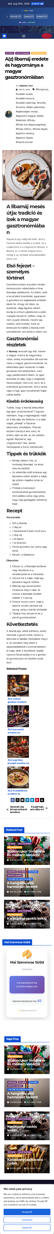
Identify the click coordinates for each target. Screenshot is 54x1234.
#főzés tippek (40, 129)
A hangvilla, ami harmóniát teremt (22, 885)
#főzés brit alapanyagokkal (31, 124)
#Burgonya (42, 89)
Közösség (33, 872)
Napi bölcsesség (15, 875)
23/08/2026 (16, 1135)
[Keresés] (47, 35)
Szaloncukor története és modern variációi (26, 853)
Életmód (9, 53)
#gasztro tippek (24, 137)
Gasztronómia (22, 53)
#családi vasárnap (26, 102)
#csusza (20, 107)
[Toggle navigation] (24, 36)
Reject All (27, 1227)
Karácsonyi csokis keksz (27, 918)
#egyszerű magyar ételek (29, 115)
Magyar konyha (39, 53)
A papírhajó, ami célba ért (37, 808)
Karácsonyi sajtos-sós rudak (25, 1161)
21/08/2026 (16, 1168)
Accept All (27, 1212)
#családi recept (24, 94)
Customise (27, 1220)
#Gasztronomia (24, 142)
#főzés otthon (23, 129)
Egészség (12, 872)
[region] (27, 1209)
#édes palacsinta (35, 107)
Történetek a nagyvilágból (20, 879)
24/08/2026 (16, 1069)
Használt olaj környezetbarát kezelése (18, 810)
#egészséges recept (27, 111)
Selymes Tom (26, 85)
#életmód (21, 120)
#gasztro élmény (25, 133)
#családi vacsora (25, 98)
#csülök (41, 102)
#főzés (31, 120)
